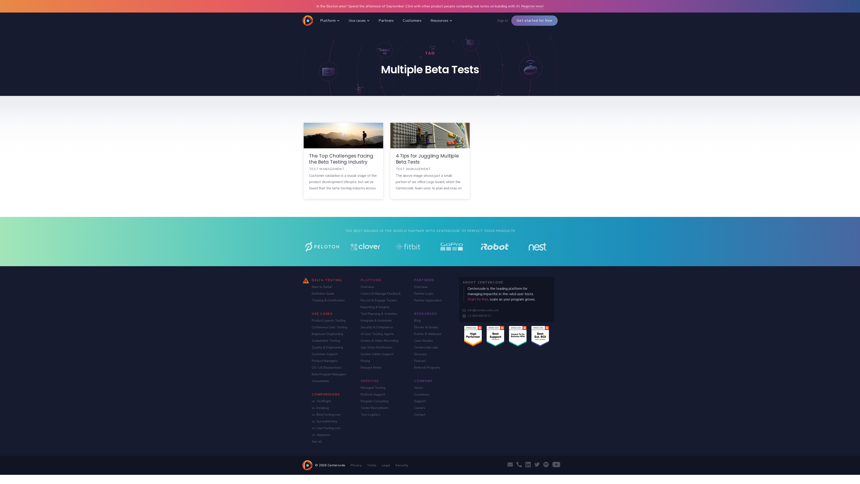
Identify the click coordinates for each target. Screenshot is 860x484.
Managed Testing (373, 388)
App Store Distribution (376, 347)
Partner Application (428, 300)
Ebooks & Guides (426, 327)
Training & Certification (328, 300)
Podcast (420, 361)
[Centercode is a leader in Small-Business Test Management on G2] (540, 335)
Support (420, 401)
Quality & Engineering (327, 347)
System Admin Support (377, 354)
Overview (367, 287)
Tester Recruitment (374, 408)
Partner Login (423, 294)
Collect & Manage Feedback (381, 294)
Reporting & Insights (375, 307)
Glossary (420, 354)
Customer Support (325, 354)
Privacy (356, 465)
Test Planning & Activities (379, 314)
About (418, 388)
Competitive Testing (326, 341)
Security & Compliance (377, 327)
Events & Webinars (427, 334)
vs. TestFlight (321, 401)
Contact (419, 415)
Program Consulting (375, 401)
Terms (371, 465)
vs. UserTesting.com (326, 428)
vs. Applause (321, 435)
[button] (330, 20)
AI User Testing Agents (377, 334)
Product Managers (325, 361)
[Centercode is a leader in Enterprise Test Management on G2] (495, 335)
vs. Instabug (320, 408)
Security (402, 465)
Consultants (320, 381)
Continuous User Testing (329, 327)
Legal (386, 465)
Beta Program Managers (329, 374)
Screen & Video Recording (379, 341)
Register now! (532, 6)
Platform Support (373, 394)
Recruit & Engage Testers (379, 300)
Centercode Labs (426, 347)
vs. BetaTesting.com (326, 415)
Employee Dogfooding (327, 334)
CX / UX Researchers (327, 367)
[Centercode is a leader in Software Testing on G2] (473, 335)
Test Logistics (370, 415)
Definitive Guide (323, 294)
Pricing (365, 361)
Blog (417, 320)
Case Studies (423, 341)
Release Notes (371, 367)
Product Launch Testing (329, 320)
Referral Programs (427, 367)
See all (317, 441)
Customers (421, 394)
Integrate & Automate (376, 320)
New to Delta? (322, 287)
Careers (419, 408)
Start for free (478, 299)
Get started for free (534, 20)
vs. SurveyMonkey (324, 421)
